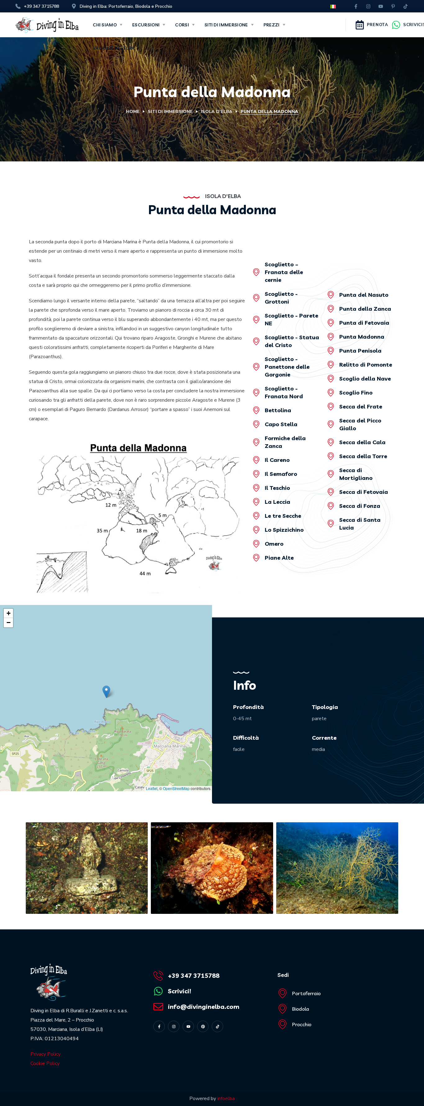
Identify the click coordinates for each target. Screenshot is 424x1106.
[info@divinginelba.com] (158, 1007)
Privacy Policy (45, 1054)
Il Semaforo (281, 473)
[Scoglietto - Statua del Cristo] (256, 341)
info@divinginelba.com (203, 1006)
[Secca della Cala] (331, 442)
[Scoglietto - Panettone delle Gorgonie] (256, 367)
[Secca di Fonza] (331, 506)
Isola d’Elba (216, 112)
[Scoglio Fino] (331, 392)
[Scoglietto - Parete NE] (256, 319)
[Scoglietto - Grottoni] (256, 298)
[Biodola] (282, 1009)
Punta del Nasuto (363, 294)
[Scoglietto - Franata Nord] (256, 392)
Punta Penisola (360, 350)
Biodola (300, 1009)
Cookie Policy (45, 1063)
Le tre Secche (283, 515)
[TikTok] (405, 6)
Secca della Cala (362, 442)
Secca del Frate (360, 406)
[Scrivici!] (396, 24)
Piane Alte (279, 557)
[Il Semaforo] (256, 474)
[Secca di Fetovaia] (331, 492)
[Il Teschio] (256, 488)
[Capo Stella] (256, 424)
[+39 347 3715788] (158, 976)
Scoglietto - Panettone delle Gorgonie (287, 366)
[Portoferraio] (282, 993)
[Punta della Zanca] (331, 309)
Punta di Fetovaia (364, 322)
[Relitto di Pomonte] (331, 364)
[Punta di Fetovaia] (331, 323)
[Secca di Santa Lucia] (331, 523)
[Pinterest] (393, 6)
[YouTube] (381, 6)
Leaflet (151, 788)
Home (133, 112)
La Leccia (277, 501)
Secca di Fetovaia (363, 491)
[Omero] (256, 544)
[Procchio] (282, 1024)
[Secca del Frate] (331, 406)
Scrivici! (413, 25)
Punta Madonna (361, 336)
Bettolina (278, 410)
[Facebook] (356, 6)
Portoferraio (306, 993)
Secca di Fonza (359, 505)
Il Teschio (277, 487)
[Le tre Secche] (256, 516)
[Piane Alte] (256, 558)
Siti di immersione (170, 112)
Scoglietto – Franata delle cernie (284, 272)
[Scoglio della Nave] (331, 378)
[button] (106, 691)
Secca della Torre (363, 456)
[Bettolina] (256, 410)
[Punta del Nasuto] (331, 295)
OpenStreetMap (176, 788)
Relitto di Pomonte (365, 364)
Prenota (377, 25)
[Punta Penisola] (331, 350)
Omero (274, 543)
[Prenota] (359, 24)
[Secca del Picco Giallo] (331, 424)
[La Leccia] (256, 502)
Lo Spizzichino (284, 529)
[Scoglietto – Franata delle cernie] (256, 272)
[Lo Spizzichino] (256, 530)
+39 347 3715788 (193, 975)
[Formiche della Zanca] (256, 442)
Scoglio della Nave (365, 378)
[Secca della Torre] (331, 456)
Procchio (301, 1024)
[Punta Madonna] (331, 337)
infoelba (226, 1098)
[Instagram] (368, 6)
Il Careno (277, 459)
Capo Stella (281, 424)
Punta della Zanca (365, 308)
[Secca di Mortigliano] (331, 474)
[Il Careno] (256, 460)
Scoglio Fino (355, 392)
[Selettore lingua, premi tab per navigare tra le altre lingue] (332, 7)
